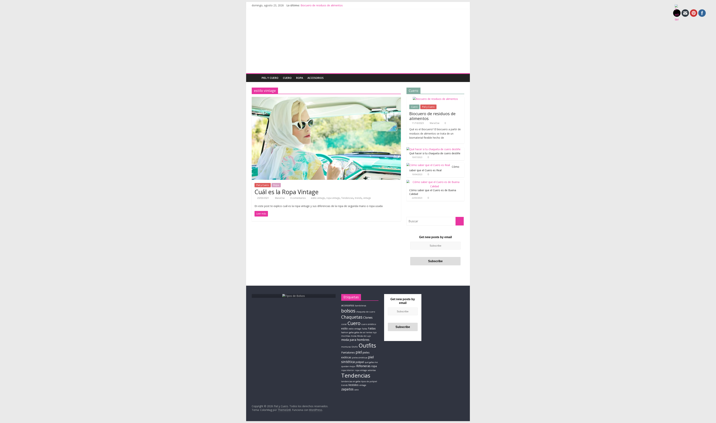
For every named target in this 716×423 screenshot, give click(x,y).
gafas (351, 332)
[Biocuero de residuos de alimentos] (435, 99)
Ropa (299, 78)
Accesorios (315, 78)
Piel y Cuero (270, 78)
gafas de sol (359, 332)
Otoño (354, 346)
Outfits (367, 345)
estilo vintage (318, 198)
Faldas (372, 328)
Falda (364, 328)
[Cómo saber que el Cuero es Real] (428, 165)
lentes (369, 332)
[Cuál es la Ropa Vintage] (326, 99)
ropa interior (347, 370)
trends (358, 198)
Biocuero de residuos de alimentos (322, 5)
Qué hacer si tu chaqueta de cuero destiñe (434, 153)
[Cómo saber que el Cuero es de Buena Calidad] (434, 182)
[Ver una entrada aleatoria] (460, 78)
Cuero (287, 78)
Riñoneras (363, 366)
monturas (346, 346)
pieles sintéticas (359, 357)
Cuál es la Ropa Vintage (286, 192)
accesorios (347, 305)
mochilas (345, 336)
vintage (367, 198)
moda (354, 336)
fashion (344, 332)
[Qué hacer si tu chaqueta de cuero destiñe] (433, 149)
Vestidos (353, 385)
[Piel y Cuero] (255, 78)
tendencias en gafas (350, 381)
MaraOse (280, 198)
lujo (375, 332)
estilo (344, 328)
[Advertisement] (358, 45)
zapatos (347, 389)
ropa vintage (333, 198)
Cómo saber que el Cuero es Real (434, 168)
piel (359, 352)
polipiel (360, 362)
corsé (344, 324)
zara (356, 389)
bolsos (348, 310)
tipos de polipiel (369, 381)
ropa (374, 366)
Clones (368, 317)
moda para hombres (355, 340)
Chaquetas (351, 317)
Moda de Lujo (364, 336)
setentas (372, 370)
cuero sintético (368, 324)
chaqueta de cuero (365, 311)
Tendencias (347, 198)
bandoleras (360, 305)
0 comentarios (298, 198)
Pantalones (348, 352)
